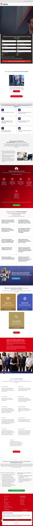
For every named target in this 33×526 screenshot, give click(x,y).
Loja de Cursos (22, 501)
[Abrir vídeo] (25, 156)
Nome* (3, 39)
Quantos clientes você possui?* (21, 46)
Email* (18, 39)
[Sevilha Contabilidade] (16, 80)
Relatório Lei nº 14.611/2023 (8, 507)
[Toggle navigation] (31, 4)
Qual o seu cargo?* (5, 46)
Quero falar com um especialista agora (16, 61)
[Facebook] (23, 509)
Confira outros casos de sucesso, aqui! (16, 96)
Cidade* (18, 49)
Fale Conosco (6, 503)
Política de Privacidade (19, 58)
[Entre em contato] (2, 521)
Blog (4, 500)
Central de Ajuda (6, 504)
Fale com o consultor (16, 205)
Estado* (3, 49)
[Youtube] (25, 509)
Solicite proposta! (16, 332)
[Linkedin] (27, 509)
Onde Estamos (6, 499)
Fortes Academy (22, 504)
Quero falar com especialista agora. (16, 490)
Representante (22, 500)
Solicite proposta (16, 278)
